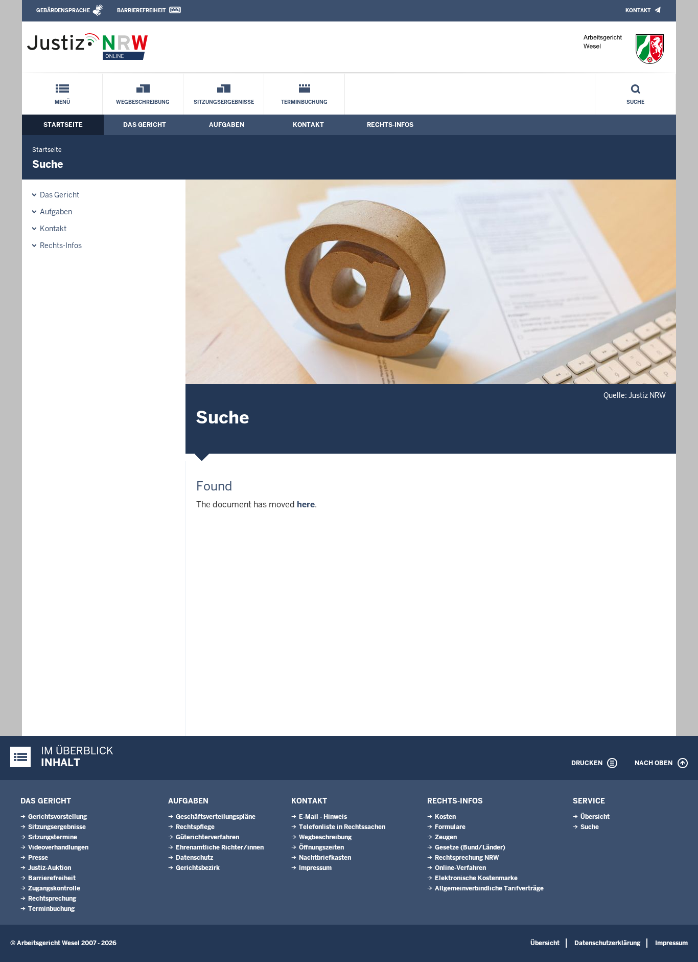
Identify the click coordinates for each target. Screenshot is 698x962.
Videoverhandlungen (58, 847)
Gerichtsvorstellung (57, 817)
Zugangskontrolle (54, 888)
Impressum (315, 868)
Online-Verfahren (460, 868)
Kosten (445, 817)
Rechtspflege (195, 827)
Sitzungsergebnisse (224, 102)
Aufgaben (226, 125)
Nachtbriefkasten (325, 858)
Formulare (450, 827)
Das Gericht (144, 125)
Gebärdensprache (63, 10)
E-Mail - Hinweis (323, 817)
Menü (62, 102)
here (306, 504)
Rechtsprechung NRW (467, 858)
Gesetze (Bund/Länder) (470, 847)
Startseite (63, 125)
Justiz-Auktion (49, 868)
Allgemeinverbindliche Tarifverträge (489, 888)
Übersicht (595, 817)
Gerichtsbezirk (198, 868)
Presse (38, 858)
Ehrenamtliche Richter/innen (220, 847)
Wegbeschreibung (143, 102)
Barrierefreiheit (141, 10)
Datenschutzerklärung (607, 943)
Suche (635, 102)
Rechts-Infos (390, 125)
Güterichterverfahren (207, 837)
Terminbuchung (304, 102)
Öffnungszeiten (321, 847)
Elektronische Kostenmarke (476, 878)
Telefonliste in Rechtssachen (342, 827)
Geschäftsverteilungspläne (215, 817)
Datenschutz (194, 858)
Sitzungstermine (52, 837)
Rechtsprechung (52, 898)
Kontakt (637, 10)
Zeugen (446, 837)
